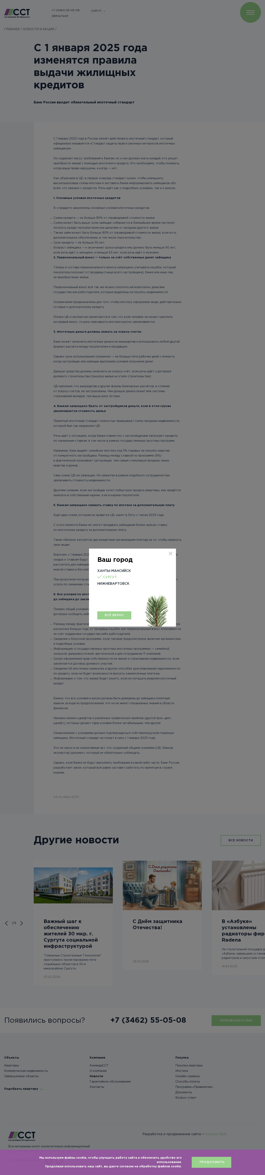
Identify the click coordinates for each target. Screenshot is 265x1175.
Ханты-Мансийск (114, 571)
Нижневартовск (113, 583)
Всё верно (114, 615)
